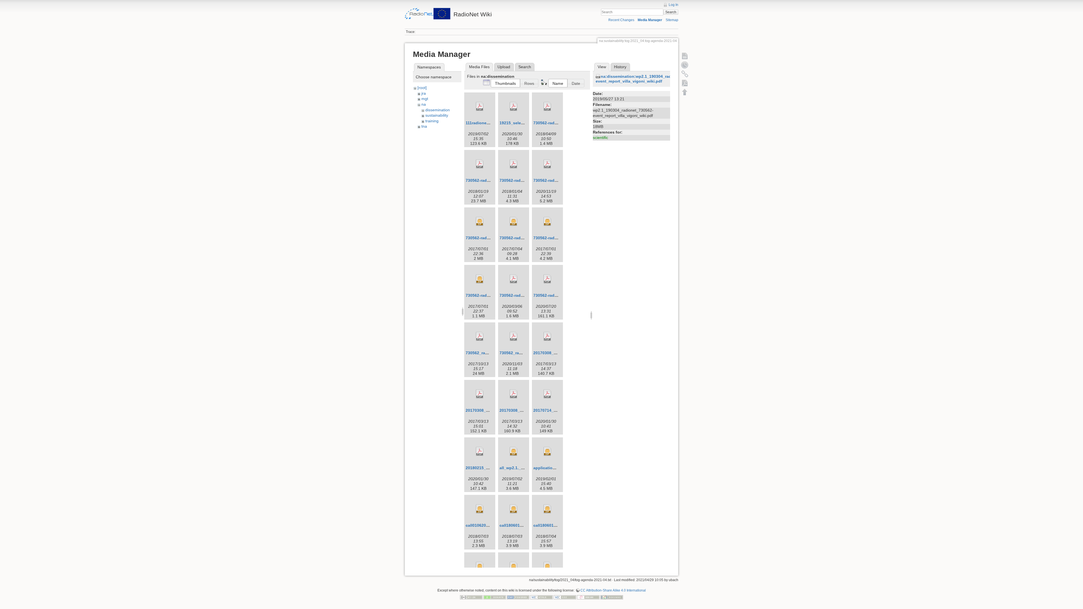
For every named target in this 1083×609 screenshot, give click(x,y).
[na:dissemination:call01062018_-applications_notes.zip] (480, 509)
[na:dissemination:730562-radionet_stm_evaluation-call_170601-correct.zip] (513, 221)
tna (424, 126)
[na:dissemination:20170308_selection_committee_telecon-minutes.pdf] (547, 336)
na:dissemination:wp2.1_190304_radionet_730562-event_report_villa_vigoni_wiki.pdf (647, 78)
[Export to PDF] (684, 82)
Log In (673, 5)
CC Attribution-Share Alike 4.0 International (613, 590)
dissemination (437, 110)
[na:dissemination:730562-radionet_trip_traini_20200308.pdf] (547, 279)
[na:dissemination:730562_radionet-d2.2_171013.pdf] (480, 336)
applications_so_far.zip (555, 468)
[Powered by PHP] (518, 597)
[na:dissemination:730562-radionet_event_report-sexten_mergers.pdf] (547, 106)
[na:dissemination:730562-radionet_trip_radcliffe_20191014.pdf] (513, 279)
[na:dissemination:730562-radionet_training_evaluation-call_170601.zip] (480, 279)
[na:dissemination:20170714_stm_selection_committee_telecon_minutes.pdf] (547, 394)
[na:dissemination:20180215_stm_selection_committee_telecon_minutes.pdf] (480, 451)
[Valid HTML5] (541, 597)
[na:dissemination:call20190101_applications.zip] (513, 566)
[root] (422, 87)
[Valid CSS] (565, 597)
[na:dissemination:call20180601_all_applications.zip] (480, 566)
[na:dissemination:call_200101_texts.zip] (547, 566)
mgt (424, 98)
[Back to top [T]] (684, 91)
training (432, 121)
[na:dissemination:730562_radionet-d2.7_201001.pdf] (513, 336)
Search (670, 12)
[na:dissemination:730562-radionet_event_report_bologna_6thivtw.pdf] (513, 164)
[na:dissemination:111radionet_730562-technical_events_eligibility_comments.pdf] (480, 106)
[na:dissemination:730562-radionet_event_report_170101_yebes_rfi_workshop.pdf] (480, 164)
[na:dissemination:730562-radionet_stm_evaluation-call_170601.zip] (547, 221)
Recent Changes (621, 20)
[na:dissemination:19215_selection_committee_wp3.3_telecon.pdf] (513, 106)
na (423, 104)
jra (423, 93)
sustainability (436, 115)
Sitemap (672, 20)
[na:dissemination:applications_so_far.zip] (547, 451)
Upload (504, 67)
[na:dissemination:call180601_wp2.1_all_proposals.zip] (513, 509)
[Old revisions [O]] (684, 64)
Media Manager (650, 20)
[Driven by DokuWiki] (611, 597)
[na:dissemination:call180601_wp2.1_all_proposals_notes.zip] (547, 509)
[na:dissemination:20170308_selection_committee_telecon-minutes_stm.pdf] (480, 394)
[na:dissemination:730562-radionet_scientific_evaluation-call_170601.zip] (480, 221)
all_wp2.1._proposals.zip (523, 468)
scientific (600, 137)
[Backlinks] (684, 73)
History (620, 67)
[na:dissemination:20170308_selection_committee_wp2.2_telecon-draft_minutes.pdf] (513, 394)
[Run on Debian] (588, 597)
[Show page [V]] (684, 55)
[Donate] (494, 597)
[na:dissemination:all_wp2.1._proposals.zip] (513, 451)
